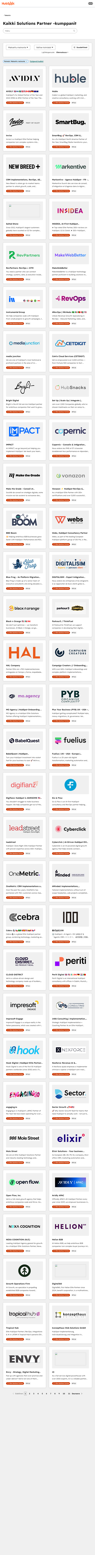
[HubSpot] (8, 3)
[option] (17, 47)
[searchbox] (40, 30)
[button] (26, 61)
